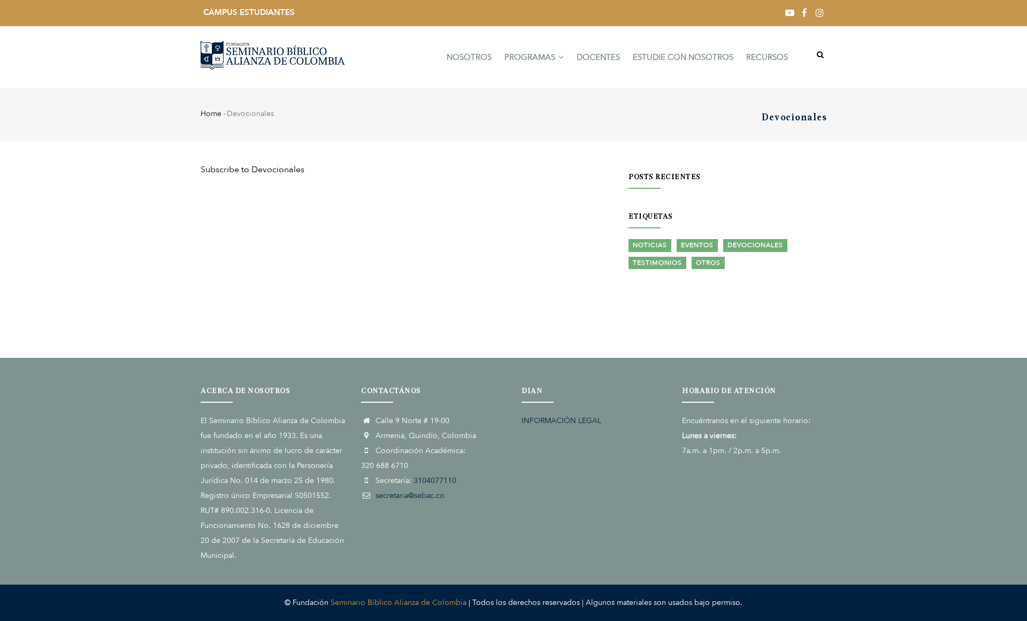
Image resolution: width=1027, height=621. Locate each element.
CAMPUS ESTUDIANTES (249, 12)
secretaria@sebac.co (409, 495)
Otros (708, 262)
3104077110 (434, 481)
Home (211, 114)
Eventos (697, 245)
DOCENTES (598, 57)
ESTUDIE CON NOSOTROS (683, 57)
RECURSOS (767, 57)
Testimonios (657, 262)
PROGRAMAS (530, 57)
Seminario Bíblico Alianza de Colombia (398, 602)
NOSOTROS (469, 57)
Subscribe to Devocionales (252, 169)
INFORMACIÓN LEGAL (561, 421)
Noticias (650, 245)
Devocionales (755, 245)
